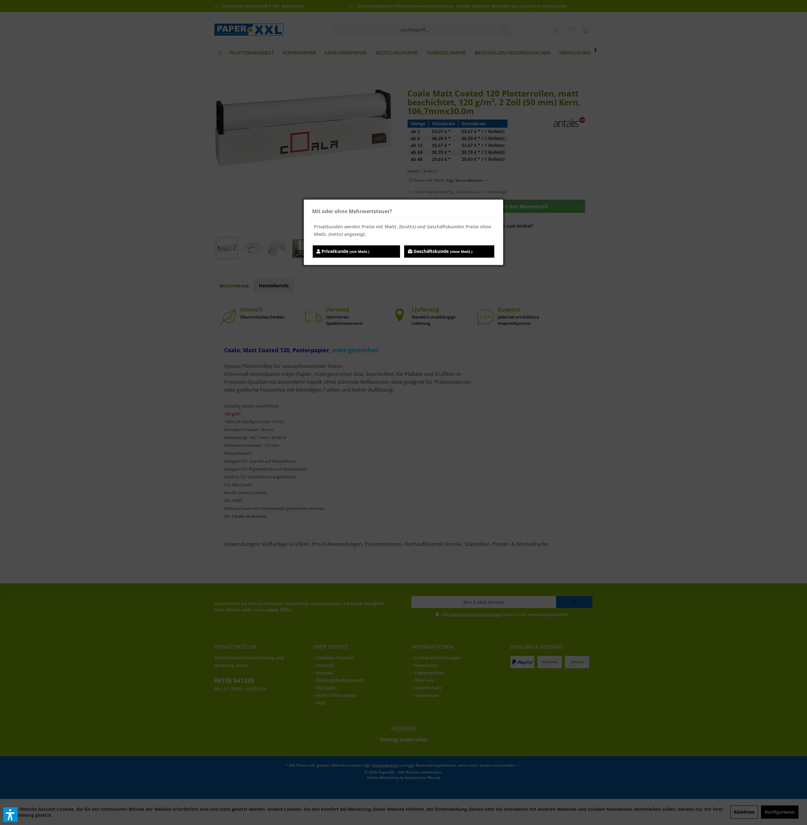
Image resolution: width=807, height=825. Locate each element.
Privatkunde (344, 251)
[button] (10, 814)
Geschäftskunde (442, 251)
